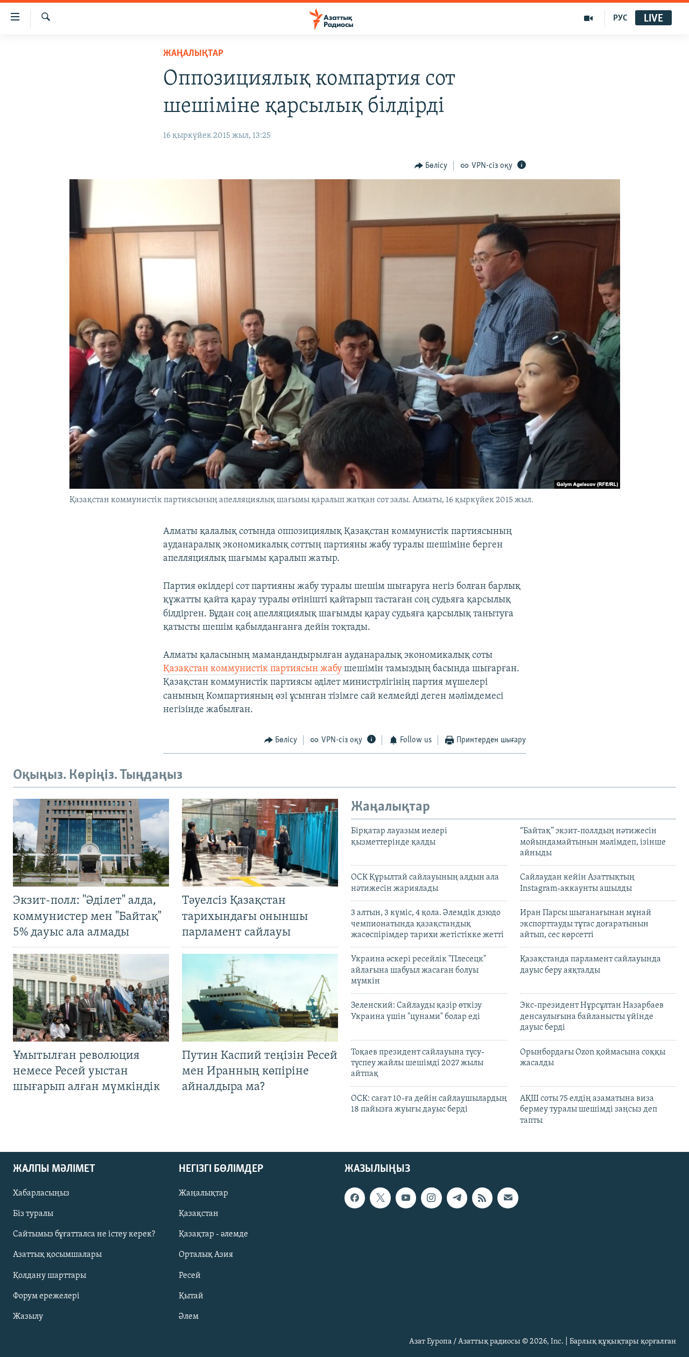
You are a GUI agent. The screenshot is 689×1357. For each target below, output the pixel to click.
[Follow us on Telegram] (457, 1197)
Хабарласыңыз (41, 1193)
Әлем (189, 1316)
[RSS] (482, 1197)
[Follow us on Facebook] (354, 1197)
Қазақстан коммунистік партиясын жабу (252, 669)
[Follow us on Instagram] (431, 1197)
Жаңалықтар (203, 1193)
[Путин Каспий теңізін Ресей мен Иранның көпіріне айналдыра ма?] (260, 998)
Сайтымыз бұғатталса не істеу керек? (84, 1234)
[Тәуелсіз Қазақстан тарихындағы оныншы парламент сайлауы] (260, 843)
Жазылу (28, 1316)
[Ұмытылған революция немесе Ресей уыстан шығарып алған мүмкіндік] (91, 998)
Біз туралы (33, 1214)
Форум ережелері (46, 1296)
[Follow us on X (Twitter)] (380, 1197)
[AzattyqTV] (588, 18)
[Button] (431, 166)
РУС (620, 18)
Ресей (190, 1275)
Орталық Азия (206, 1254)
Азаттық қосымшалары (57, 1254)
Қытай (191, 1296)
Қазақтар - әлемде (213, 1234)
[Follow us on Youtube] (406, 1197)
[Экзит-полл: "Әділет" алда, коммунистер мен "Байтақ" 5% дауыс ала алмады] (91, 843)
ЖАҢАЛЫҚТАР (193, 54)
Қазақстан (199, 1214)
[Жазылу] (507, 1197)
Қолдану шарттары (49, 1275)
